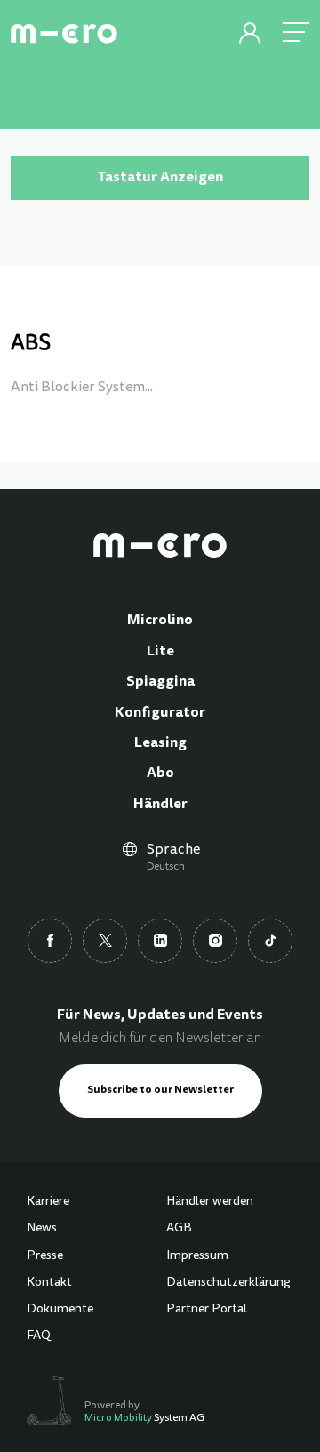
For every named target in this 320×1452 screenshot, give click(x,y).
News (42, 1229)
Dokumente (60, 1310)
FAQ (39, 1336)
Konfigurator (160, 713)
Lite (160, 652)
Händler (160, 805)
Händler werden (209, 1202)
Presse (45, 1256)
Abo (160, 773)
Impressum (197, 1256)
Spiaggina (160, 682)
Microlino (160, 621)
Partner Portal (206, 1310)
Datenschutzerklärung (228, 1283)
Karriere (48, 1202)
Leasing (160, 743)
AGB (179, 1229)
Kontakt (49, 1283)
